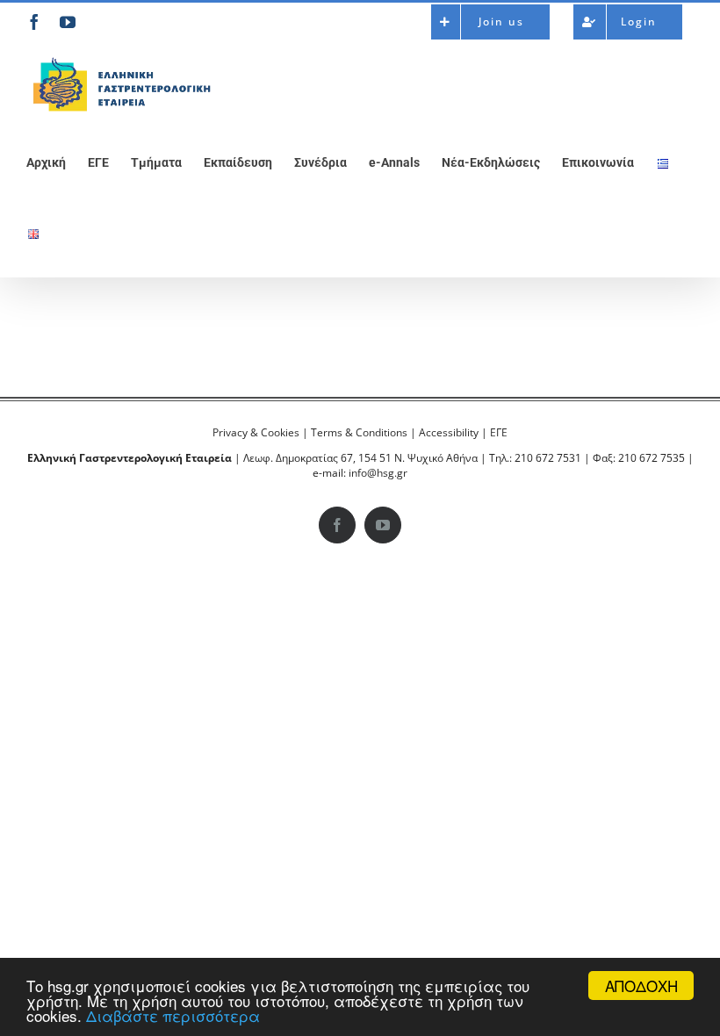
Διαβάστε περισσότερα (173, 1015)
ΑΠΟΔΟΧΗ (641, 985)
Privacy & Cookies (255, 432)
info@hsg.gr (378, 472)
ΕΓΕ (499, 432)
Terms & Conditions (359, 432)
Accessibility (449, 432)
